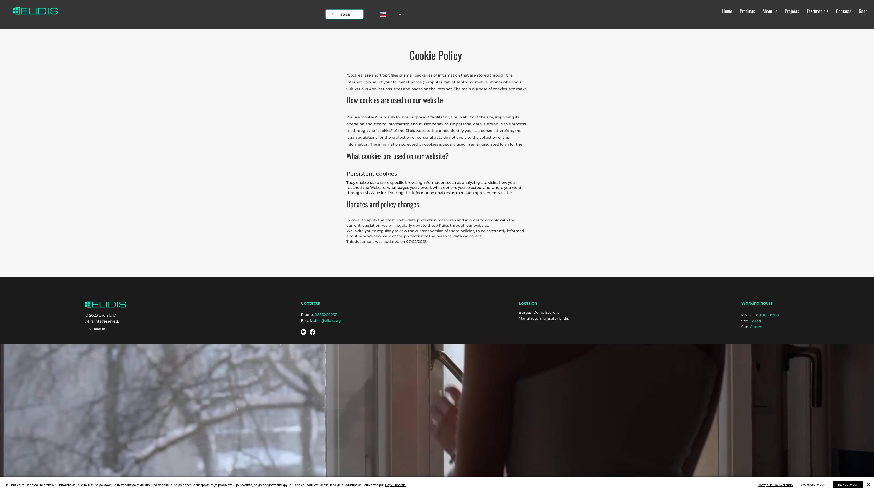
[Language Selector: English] (385, 14)
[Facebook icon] (312, 332)
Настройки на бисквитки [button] (775, 484)
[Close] (868, 484)
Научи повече (395, 484)
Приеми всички (848, 484)
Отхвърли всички (813, 484)
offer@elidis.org (327, 320)
